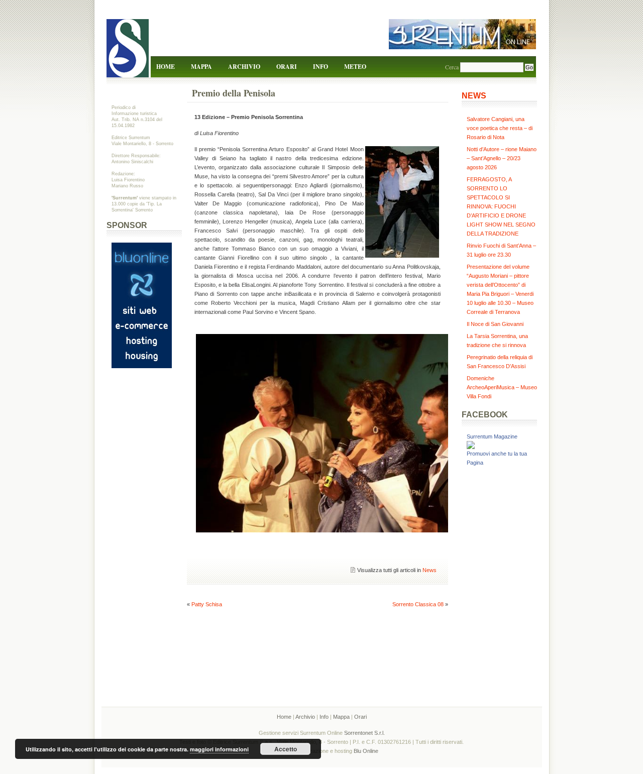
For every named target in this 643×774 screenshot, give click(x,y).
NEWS (474, 95)
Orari (286, 66)
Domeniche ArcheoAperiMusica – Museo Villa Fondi (502, 387)
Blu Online (366, 751)
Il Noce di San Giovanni (495, 324)
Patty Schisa (206, 604)
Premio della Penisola (233, 92)
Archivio (244, 66)
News (429, 570)
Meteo (355, 66)
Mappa (201, 66)
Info (320, 66)
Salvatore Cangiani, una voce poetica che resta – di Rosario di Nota (499, 128)
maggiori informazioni (219, 749)
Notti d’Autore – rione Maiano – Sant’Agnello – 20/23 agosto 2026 (502, 158)
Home (165, 66)
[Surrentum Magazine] (471, 447)
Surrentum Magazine (492, 436)
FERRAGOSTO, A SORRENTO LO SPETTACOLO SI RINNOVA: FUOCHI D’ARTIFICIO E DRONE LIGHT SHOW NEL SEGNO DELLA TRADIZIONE (501, 206)
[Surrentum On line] (462, 47)
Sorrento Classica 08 (418, 604)
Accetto (285, 748)
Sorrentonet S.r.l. (364, 733)
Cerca (452, 67)
